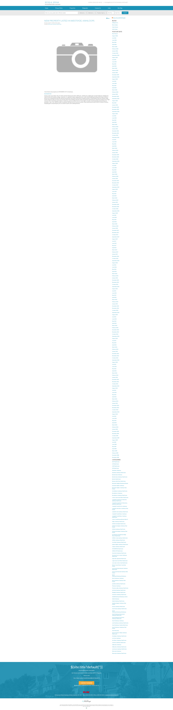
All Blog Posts (115, 22)
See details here (47, 93)
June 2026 (114, 40)
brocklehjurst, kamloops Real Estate (119, 491)
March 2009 (114, 450)
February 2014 (115, 327)
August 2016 (115, 262)
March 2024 (114, 89)
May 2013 (114, 342)
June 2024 (114, 83)
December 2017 (115, 230)
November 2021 (115, 133)
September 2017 (115, 236)
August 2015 (115, 288)
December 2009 (115, 431)
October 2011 (115, 383)
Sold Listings (115, 29)
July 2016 (114, 265)
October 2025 (115, 53)
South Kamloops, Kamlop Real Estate (120, 625)
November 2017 (115, 232)
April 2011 (114, 396)
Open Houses (115, 27)
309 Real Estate (115, 468)
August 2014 (115, 314)
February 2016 (115, 275)
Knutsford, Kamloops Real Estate (119, 553)
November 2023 (115, 96)
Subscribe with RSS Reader (119, 18)
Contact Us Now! (86, 683)
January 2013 (115, 351)
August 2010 (115, 414)
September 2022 (115, 111)
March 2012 (114, 373)
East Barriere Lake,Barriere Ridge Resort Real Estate (119, 535)
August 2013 (115, 338)
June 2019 (114, 191)
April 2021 (114, 146)
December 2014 (115, 306)
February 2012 (115, 375)
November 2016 (115, 256)
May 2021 (114, 143)
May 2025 (114, 64)
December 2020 (115, 154)
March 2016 (114, 273)
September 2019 (115, 187)
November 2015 (115, 282)
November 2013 (115, 332)
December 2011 (115, 379)
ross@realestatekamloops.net (116, 2)
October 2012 (115, 357)
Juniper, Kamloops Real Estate (118, 546)
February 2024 (115, 92)
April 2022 (114, 122)
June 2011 (114, 392)
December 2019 (115, 180)
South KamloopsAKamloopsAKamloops (119, 611)
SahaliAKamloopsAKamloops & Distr (120, 596)
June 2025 (114, 61)
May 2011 (114, 394)
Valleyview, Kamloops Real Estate (119, 646)
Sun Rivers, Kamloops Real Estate (119, 640)
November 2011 (115, 381)
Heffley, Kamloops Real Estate (118, 540)
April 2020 (114, 172)
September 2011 (115, 386)
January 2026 (115, 51)
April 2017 (114, 247)
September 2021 (115, 137)
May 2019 (114, 193)
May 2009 (114, 446)
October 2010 (115, 409)
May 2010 (114, 420)
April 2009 (114, 448)
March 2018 (114, 223)
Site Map (120, 8)
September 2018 (115, 210)
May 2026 (114, 42)
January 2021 (115, 152)
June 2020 (114, 167)
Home (46, 8)
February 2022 (115, 126)
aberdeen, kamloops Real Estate (119, 472)
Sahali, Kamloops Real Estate (118, 601)
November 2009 (115, 433)
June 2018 (114, 217)
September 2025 (115, 55)
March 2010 (114, 424)
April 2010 (114, 422)
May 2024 (114, 85)
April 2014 (114, 323)
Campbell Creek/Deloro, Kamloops (119, 513)
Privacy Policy (59, 8)
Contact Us (98, 8)
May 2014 (114, 321)
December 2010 (115, 405)
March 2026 (114, 46)
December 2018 (115, 204)
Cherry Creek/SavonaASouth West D (120, 519)
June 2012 (114, 366)
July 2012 (114, 364)
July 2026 (114, 38)
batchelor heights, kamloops (118, 485)
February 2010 (115, 427)
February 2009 (115, 453)
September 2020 (115, 161)
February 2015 (115, 301)
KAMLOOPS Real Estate (117, 550)
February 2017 (115, 252)
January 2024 (115, 94)
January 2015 (115, 303)
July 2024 (114, 81)
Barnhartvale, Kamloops (117, 474)
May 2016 (114, 269)
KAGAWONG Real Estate (117, 548)
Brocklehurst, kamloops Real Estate (119, 495)
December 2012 (115, 353)
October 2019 (115, 185)
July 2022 (114, 115)
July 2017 (114, 241)
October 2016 (115, 258)
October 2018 (115, 208)
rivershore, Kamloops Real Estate (119, 594)
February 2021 (115, 150)
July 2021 (114, 139)
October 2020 (115, 159)
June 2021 (114, 141)
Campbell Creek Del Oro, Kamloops (119, 506)
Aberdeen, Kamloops (116, 470)
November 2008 (115, 457)
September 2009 (115, 437)
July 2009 (114, 442)
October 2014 (115, 310)
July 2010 (114, 416)
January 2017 (115, 254)
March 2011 (114, 399)
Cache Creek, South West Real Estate (120, 497)
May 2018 (114, 219)
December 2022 (115, 107)
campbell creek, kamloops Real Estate (120, 511)
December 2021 (115, 131)
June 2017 (114, 243)
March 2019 (114, 198)
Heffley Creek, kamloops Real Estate (120, 538)
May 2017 (114, 245)
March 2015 (114, 299)
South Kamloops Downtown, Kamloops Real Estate (118, 618)
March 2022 (114, 124)
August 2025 (115, 57)
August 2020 (115, 163)
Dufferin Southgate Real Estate (118, 523)
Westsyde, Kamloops (116, 651)
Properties (72, 8)
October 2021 (115, 135)
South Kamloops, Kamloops (118, 620)
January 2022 (115, 128)
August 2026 (115, 35)
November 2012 (115, 355)
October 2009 (115, 435)
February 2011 (115, 401)
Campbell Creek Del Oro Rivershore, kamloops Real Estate (119, 503)
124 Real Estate (115, 463)
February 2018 (115, 226)
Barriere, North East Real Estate (119, 481)
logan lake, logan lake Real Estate (119, 558)
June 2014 (114, 319)
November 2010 (115, 407)
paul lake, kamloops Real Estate (118, 583)
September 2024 (115, 76)
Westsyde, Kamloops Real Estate (119, 653)
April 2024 (114, 87)
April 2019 (114, 195)
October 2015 (115, 284)
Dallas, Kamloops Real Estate (118, 521)
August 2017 (115, 239)
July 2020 (114, 165)
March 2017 (114, 249)
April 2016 (114, 271)
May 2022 (114, 120)
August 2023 (115, 100)
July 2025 (114, 59)
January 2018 (115, 228)
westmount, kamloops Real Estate (119, 649)
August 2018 (115, 213)
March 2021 (114, 148)
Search (125, 12)
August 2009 (115, 440)
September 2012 (115, 360)
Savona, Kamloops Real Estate (118, 606)
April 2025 (114, 66)
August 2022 (115, 113)
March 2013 (114, 347)
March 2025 (114, 68)
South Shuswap (115, 630)
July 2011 (114, 390)
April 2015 (114, 297)
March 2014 (114, 325)
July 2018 (114, 215)
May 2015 (114, 295)
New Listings (115, 24)
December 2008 (115, 455)
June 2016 (114, 267)
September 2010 (115, 411)
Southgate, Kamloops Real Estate (119, 636)
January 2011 (115, 403)
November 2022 (115, 109)
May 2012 (114, 368)
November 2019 (115, 182)
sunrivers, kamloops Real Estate (119, 642)
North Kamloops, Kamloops (118, 578)
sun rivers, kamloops (116, 638)
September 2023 (115, 98)
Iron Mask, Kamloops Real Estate (119, 542)
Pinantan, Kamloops (116, 585)
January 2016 (115, 277)
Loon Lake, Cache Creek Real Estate (119, 562)
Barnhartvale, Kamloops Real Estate (119, 476)
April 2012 (114, 370)
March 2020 (114, 174)
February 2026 (115, 48)
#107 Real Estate (115, 461)
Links (109, 8)
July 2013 (114, 340)
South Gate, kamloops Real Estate (119, 608)
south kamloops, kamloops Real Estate (120, 622)
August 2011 (115, 388)
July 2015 (114, 290)
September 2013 (115, 336)
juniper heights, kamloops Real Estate (120, 544)
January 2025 (115, 72)
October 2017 (115, 234)
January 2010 (115, 429)
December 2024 (115, 74)
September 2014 (115, 312)
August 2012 (115, 362)
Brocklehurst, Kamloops (117, 493)
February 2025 (115, 70)
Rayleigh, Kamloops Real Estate (118, 592)
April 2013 (114, 344)
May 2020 (114, 169)
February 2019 (115, 200)
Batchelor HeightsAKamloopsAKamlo (120, 483)
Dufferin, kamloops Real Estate (118, 529)
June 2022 (114, 118)
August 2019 (115, 189)
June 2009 (114, 444)
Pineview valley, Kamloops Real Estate (120, 588)
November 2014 (115, 308)
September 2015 (115, 286)
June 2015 (114, 293)
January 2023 (115, 105)
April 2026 (114, 44)
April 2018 (114, 221)
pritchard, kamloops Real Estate (118, 590)
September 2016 (115, 260)
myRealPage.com (86, 701)
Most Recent (115, 33)
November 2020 (115, 156)
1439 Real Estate (115, 466)
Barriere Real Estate (116, 479)
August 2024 (115, 79)
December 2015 (115, 280)
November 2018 (115, 206)
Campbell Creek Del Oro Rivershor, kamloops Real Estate (119, 500)
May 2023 (114, 102)
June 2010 (114, 418)
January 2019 (115, 202)
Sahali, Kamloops (115, 598)
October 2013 (115, 334)
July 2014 (114, 316)
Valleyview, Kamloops (116, 644)
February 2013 (115, 349)
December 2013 (115, 329)
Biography (85, 8)
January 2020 (115, 178)
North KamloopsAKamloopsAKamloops (119, 575)
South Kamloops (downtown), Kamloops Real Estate (118, 615)
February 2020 (115, 176)
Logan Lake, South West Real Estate (120, 560)
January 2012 (115, 377)
